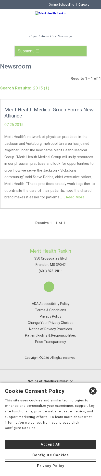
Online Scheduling (61, 4)
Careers (83, 4)
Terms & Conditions (50, 310)
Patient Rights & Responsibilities (50, 335)
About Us (47, 36)
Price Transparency (50, 342)
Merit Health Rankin (50, 251)
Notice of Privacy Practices (50, 329)
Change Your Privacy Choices (51, 323)
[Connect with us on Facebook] (49, 287)
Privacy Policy (50, 316)
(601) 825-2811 (50, 271)
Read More (75, 197)
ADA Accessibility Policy (50, 304)
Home (33, 36)
